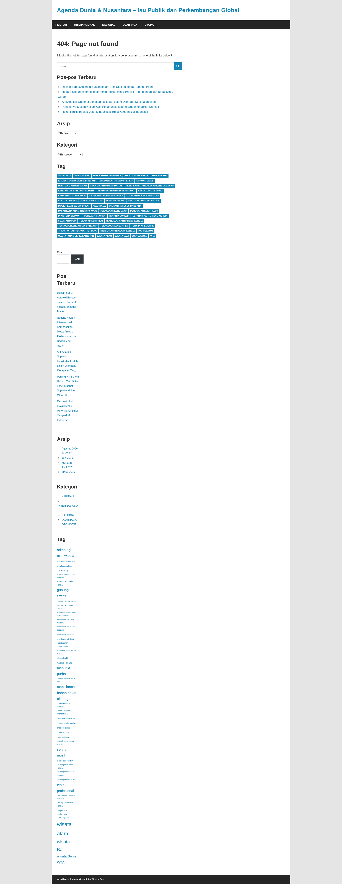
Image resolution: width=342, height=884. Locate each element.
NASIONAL (108, 24)
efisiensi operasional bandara (77, 181)
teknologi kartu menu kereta (124, 221)
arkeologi (64, 175)
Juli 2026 (67, 453)
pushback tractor (94, 216)
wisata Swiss (139, 236)
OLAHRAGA (130, 24)
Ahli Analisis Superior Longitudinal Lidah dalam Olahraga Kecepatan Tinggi (109, 101)
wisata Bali (122, 236)
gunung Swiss (144, 181)
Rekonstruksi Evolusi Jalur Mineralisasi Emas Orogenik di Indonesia (105, 111)
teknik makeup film (91, 221)
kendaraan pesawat (150, 190)
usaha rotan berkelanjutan (76, 236)
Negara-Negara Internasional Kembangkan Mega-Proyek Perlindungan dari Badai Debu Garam (67, 331)
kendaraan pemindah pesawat (116, 190)
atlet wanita (82, 175)
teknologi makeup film (114, 226)
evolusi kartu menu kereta (116, 181)
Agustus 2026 (70, 448)
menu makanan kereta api (143, 200)
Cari (59, 252)
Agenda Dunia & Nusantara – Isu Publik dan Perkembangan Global (148, 10)
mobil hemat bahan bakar (74, 206)
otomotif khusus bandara (125, 206)
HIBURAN (61, 24)
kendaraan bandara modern (76, 190)
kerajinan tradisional (72, 195)
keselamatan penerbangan (106, 195)
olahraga (99, 206)
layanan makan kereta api (142, 195)
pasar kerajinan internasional (77, 211)
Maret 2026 (68, 471)
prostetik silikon (68, 216)
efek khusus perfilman (107, 175)
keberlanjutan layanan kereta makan (150, 185)
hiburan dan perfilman (72, 185)
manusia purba (115, 200)
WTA (152, 236)
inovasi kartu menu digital (106, 185)
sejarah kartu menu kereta (150, 216)
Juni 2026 (67, 457)
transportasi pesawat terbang (77, 231)
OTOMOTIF (151, 24)
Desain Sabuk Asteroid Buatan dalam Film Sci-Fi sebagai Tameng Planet (108, 86)
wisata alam (104, 236)
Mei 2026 (67, 462)
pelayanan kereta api (113, 211)
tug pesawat (145, 231)
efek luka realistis (136, 175)
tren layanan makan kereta (117, 231)
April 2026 (67, 467)
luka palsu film (67, 200)
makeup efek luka (92, 200)
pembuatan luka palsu (144, 211)
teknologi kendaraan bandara (77, 226)
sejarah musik (67, 221)
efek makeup (159, 175)
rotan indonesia (119, 216)
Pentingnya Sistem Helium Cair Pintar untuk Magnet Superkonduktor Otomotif (111, 106)
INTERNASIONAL (84, 24)
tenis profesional (142, 226)
